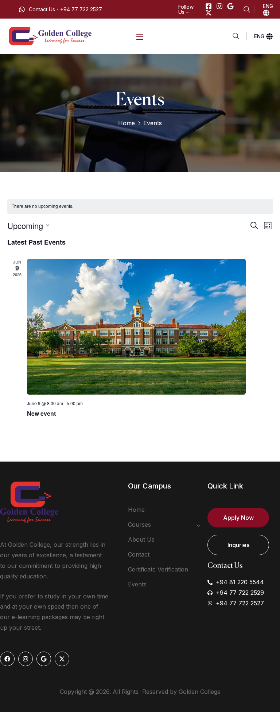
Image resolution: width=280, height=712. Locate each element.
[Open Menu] (140, 36)
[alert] (140, 206)
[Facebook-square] (208, 6)
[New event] (150, 327)
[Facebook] (7, 659)
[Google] (230, 6)
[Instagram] (219, 6)
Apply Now (238, 517)
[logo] (50, 35)
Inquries (238, 545)
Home (126, 123)
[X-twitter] (208, 12)
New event (41, 413)
